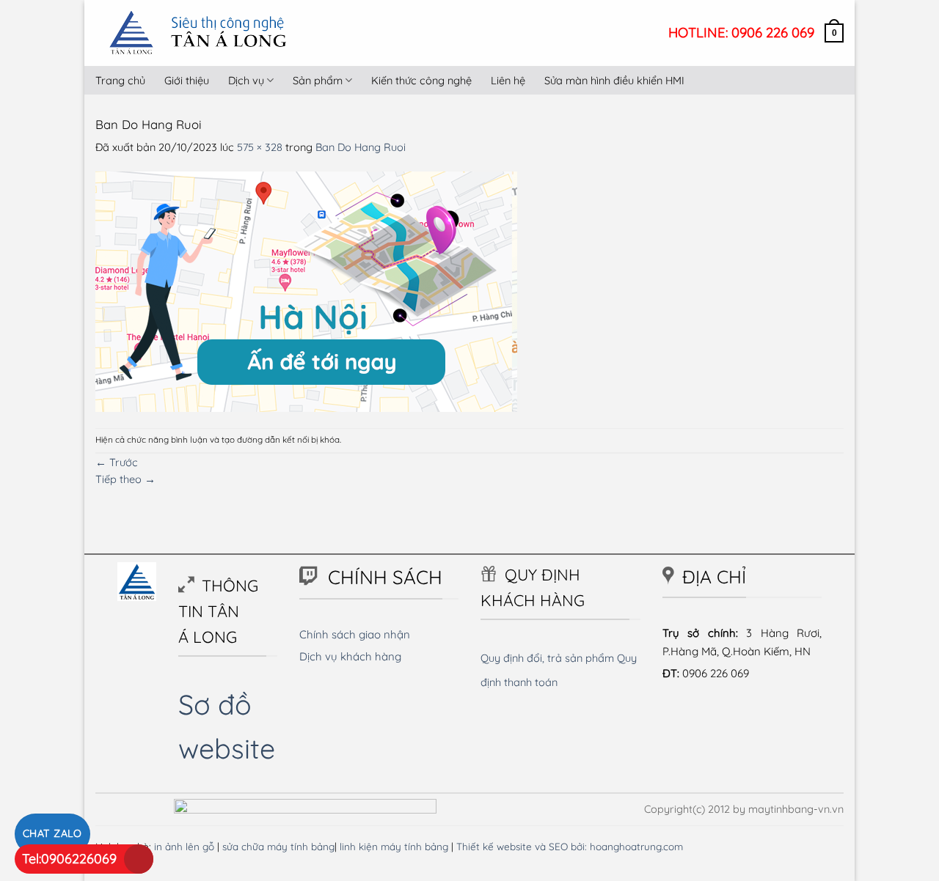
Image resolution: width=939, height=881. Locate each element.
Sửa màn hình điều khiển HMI (614, 80)
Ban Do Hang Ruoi (360, 147)
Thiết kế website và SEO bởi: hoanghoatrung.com (569, 846)
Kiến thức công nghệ (421, 80)
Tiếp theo (125, 479)
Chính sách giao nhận (354, 634)
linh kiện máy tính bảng (394, 846)
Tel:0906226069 (69, 858)
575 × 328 (259, 147)
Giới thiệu (186, 80)
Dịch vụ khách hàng (350, 656)
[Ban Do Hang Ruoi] (306, 291)
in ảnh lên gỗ (184, 846)
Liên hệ (508, 80)
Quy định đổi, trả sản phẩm (547, 658)
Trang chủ (120, 80)
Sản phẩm (318, 80)
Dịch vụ (246, 80)
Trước (116, 462)
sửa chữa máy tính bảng (278, 846)
